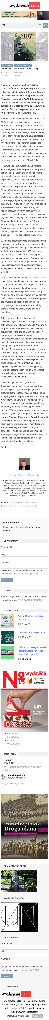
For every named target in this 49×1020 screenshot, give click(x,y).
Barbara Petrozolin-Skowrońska (27, 502)
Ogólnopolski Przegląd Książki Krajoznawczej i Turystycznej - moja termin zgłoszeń (32, 651)
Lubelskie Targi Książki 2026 (31, 632)
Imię (3, 555)
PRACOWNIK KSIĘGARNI (30, 600)
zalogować (19, 527)
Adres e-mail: (7, 547)
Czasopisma (6, 65)
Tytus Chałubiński (30, 506)
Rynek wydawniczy (23, 65)
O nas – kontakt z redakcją (33, 980)
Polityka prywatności (18, 1016)
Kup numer (12, 733)
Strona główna (10, 980)
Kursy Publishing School (12, 783)
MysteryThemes (30, 976)
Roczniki (11, 740)
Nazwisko (5, 562)
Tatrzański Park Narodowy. (11, 506)
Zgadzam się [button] (37, 1016)
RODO (11, 984)
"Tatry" (11, 502)
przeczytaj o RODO (30, 573)
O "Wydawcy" (14, 744)
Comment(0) (17, 76)
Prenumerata (13, 737)
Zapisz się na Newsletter (29, 984)
